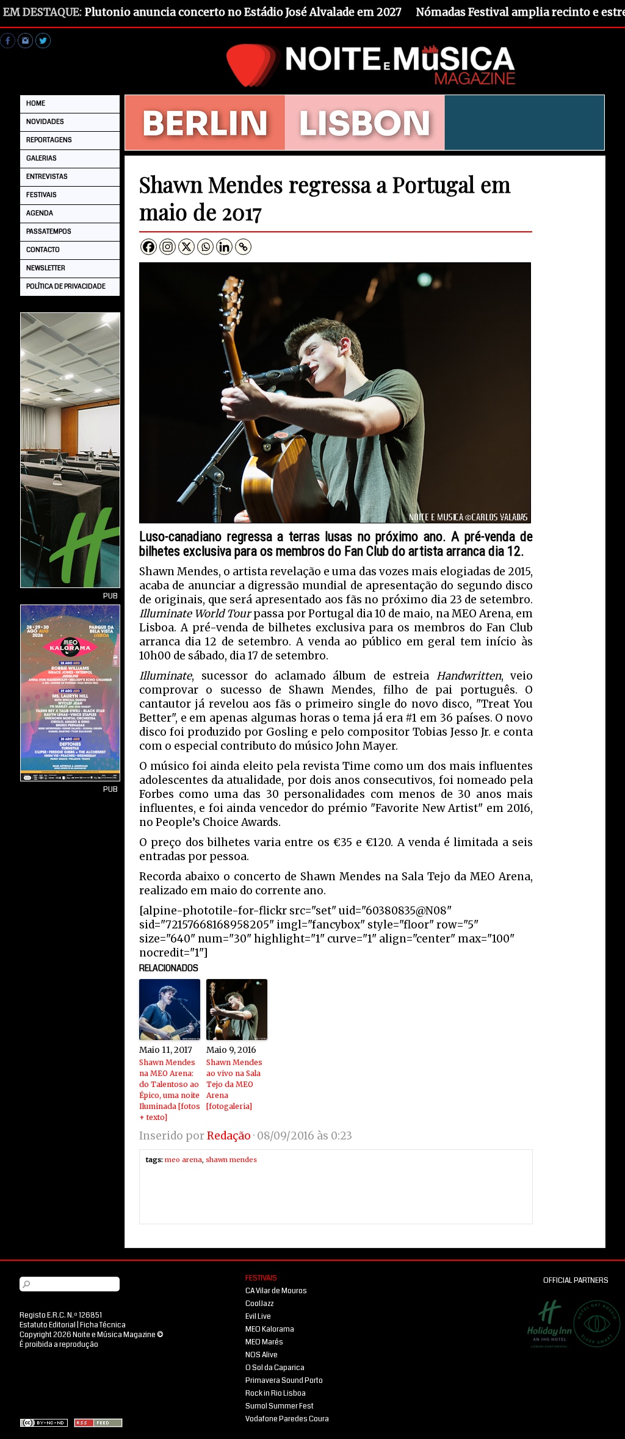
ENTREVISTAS (47, 176)
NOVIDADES (45, 121)
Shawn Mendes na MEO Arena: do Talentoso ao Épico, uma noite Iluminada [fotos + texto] (169, 1090)
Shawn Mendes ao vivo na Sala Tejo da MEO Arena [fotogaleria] (234, 1084)
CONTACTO (43, 249)
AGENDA (39, 213)
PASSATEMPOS (48, 231)
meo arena (183, 1159)
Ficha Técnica (103, 1325)
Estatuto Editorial (48, 1325)
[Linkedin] (224, 247)
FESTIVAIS (41, 194)
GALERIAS (41, 158)
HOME (35, 103)
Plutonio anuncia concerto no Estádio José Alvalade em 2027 (243, 12)
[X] (186, 247)
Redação (229, 1136)
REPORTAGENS (49, 140)
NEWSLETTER (45, 268)
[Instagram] (167, 247)
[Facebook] (148, 247)
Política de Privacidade (66, 286)
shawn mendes (231, 1159)
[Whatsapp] (205, 247)
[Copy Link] (243, 247)
